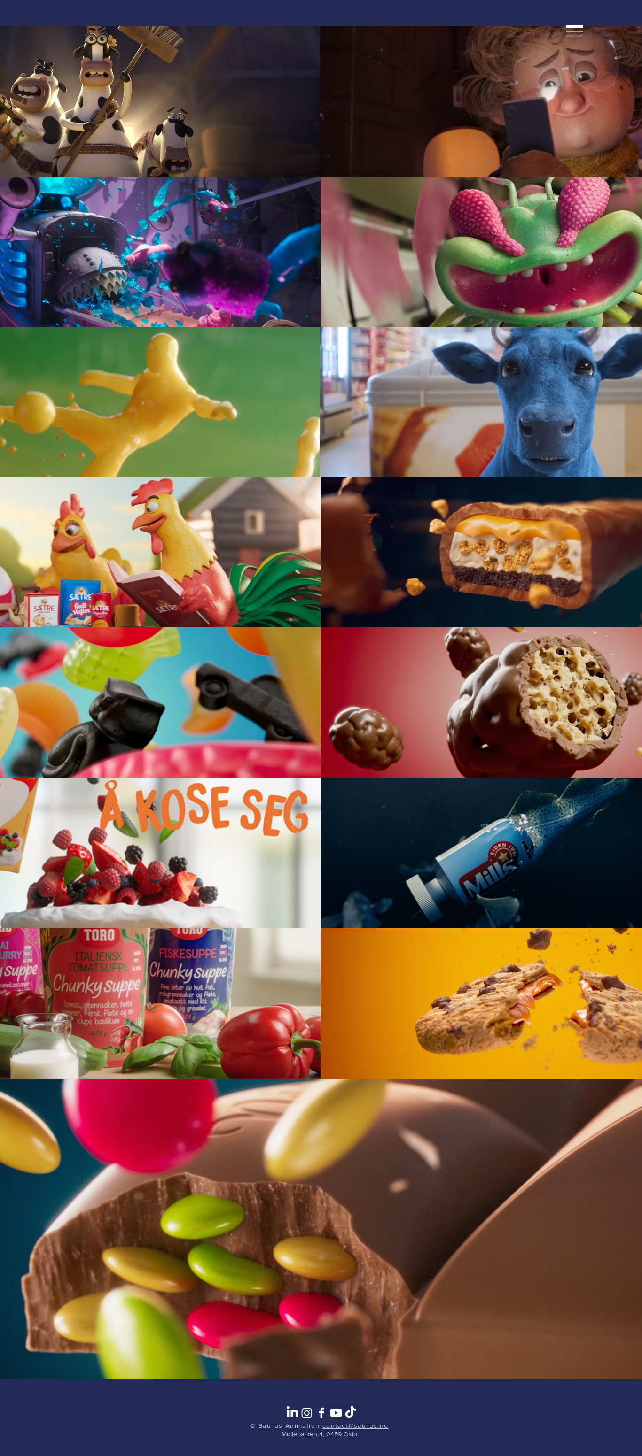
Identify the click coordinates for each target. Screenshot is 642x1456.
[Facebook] (321, 1413)
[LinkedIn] (292, 1413)
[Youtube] (336, 1413)
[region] (569, 89)
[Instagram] (307, 1413)
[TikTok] (351, 1413)
